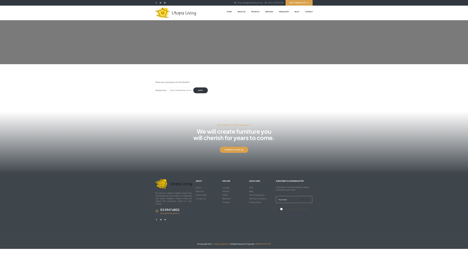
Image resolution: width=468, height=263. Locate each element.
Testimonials (201, 195)
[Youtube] (165, 3)
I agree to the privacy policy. (296, 209)
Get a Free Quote (256, 195)
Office (225, 195)
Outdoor (226, 202)
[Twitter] (160, 3)
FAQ (251, 187)
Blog (251, 191)
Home (198, 187)
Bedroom (226, 198)
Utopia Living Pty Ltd (221, 244)
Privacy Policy (255, 202)
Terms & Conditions (257, 198)
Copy (200, 90)
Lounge (225, 187)
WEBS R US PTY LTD (263, 244)
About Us (200, 191)
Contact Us (201, 198)
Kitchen (225, 191)
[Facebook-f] (156, 3)
